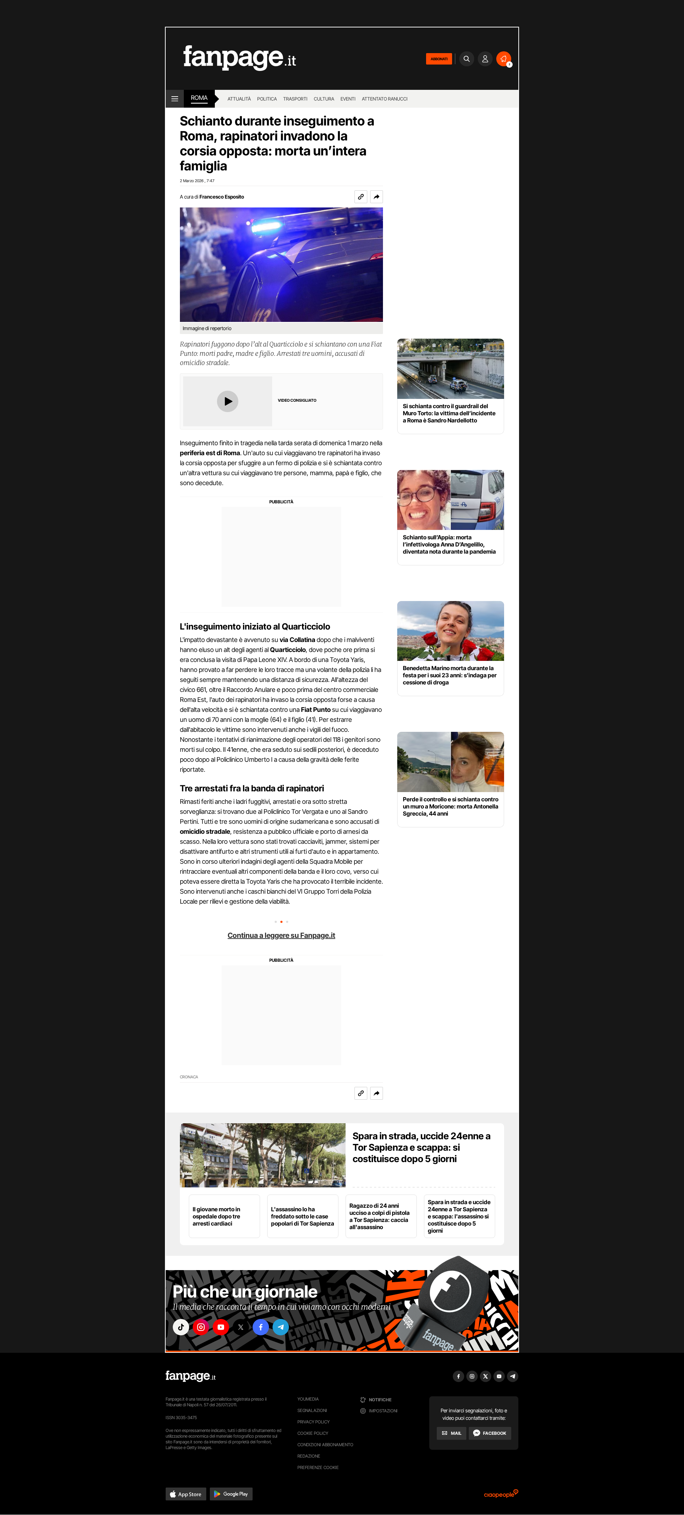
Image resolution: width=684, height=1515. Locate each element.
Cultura (324, 99)
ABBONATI (439, 59)
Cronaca (189, 1077)
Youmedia (308, 1399)
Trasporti (295, 99)
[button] (376, 196)
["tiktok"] (181, 1327)
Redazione (308, 1456)
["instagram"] (201, 1327)
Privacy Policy (313, 1421)
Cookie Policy (312, 1433)
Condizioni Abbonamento (325, 1444)
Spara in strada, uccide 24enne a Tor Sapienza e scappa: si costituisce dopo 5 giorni (422, 1147)
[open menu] (175, 99)
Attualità (239, 99)
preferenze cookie (318, 1467)
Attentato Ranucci (385, 99)
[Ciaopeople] (501, 1496)
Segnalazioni (312, 1410)
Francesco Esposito (222, 197)
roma (199, 97)
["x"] (241, 1327)
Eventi (348, 99)
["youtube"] (221, 1327)
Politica (267, 99)
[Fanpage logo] (231, 58)
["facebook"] (261, 1327)
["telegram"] (281, 1327)
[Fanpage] (191, 1376)
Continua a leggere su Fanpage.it (281, 935)
